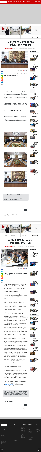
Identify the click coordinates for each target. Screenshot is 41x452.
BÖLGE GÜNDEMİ (23, 1)
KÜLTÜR (22, 435)
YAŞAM (22, 434)
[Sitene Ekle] (3, 431)
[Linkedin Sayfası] (8, 429)
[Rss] (10, 429)
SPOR (22, 436)
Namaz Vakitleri (30, 430)
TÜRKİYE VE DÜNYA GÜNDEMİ (13, 1)
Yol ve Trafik (31, 428)
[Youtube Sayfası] (6, 429)
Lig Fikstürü (30, 432)
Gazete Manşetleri (30, 439)
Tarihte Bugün (31, 433)
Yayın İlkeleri (3, 436)
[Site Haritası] (1, 431)
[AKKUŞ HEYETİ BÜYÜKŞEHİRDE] (14, 59)
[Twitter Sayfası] (3, 429)
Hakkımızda (2, 435)
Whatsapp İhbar (3, 442)
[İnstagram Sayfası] (4, 429)
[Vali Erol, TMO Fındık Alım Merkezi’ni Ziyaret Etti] (14, 257)
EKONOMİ (29, 1)
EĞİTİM (22, 440)
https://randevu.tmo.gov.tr (10, 384)
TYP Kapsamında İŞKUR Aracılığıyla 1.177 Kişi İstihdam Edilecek (35, 91)
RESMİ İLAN (23, 437)
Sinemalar (30, 434)
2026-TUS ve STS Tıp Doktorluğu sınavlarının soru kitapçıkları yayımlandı (35, 70)
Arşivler (17, 434)
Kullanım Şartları (3, 441)
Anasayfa (2, 24)
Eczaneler (30, 431)
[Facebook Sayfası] (1, 429)
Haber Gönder (3, 443)
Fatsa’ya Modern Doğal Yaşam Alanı (35, 84)
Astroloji (37, 431)
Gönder (26, 405)
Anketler (37, 428)
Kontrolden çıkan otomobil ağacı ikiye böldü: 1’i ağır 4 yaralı (35, 162)
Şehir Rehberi (31, 437)
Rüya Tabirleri (38, 430)
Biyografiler (37, 429)
